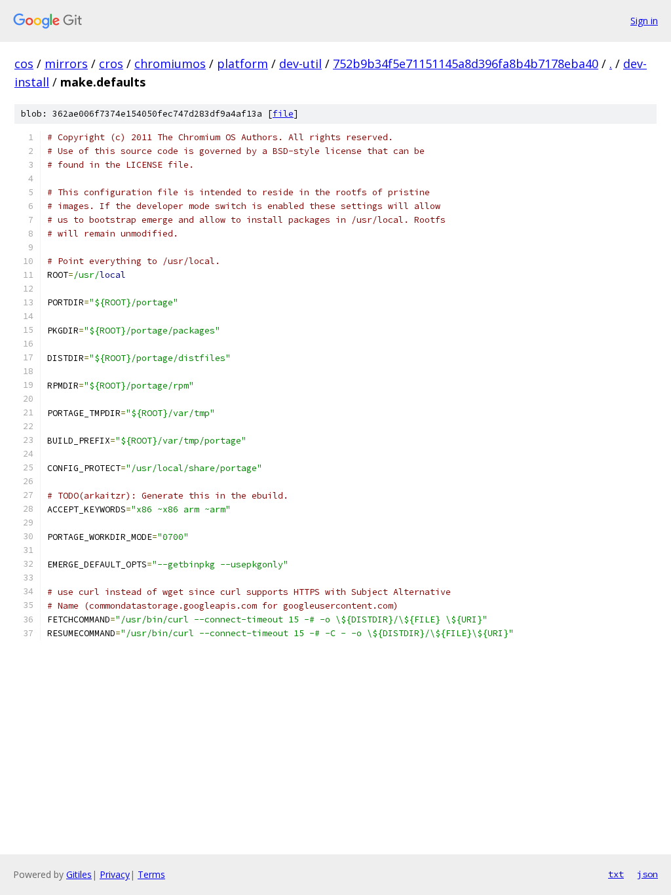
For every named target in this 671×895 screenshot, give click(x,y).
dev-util (300, 63)
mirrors (66, 63)
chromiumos (170, 63)
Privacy (115, 874)
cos (23, 63)
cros (111, 63)
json (647, 874)
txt (616, 874)
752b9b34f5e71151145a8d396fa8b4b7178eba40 (465, 63)
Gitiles (79, 874)
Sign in (644, 20)
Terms (151, 874)
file (283, 113)
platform (242, 63)
